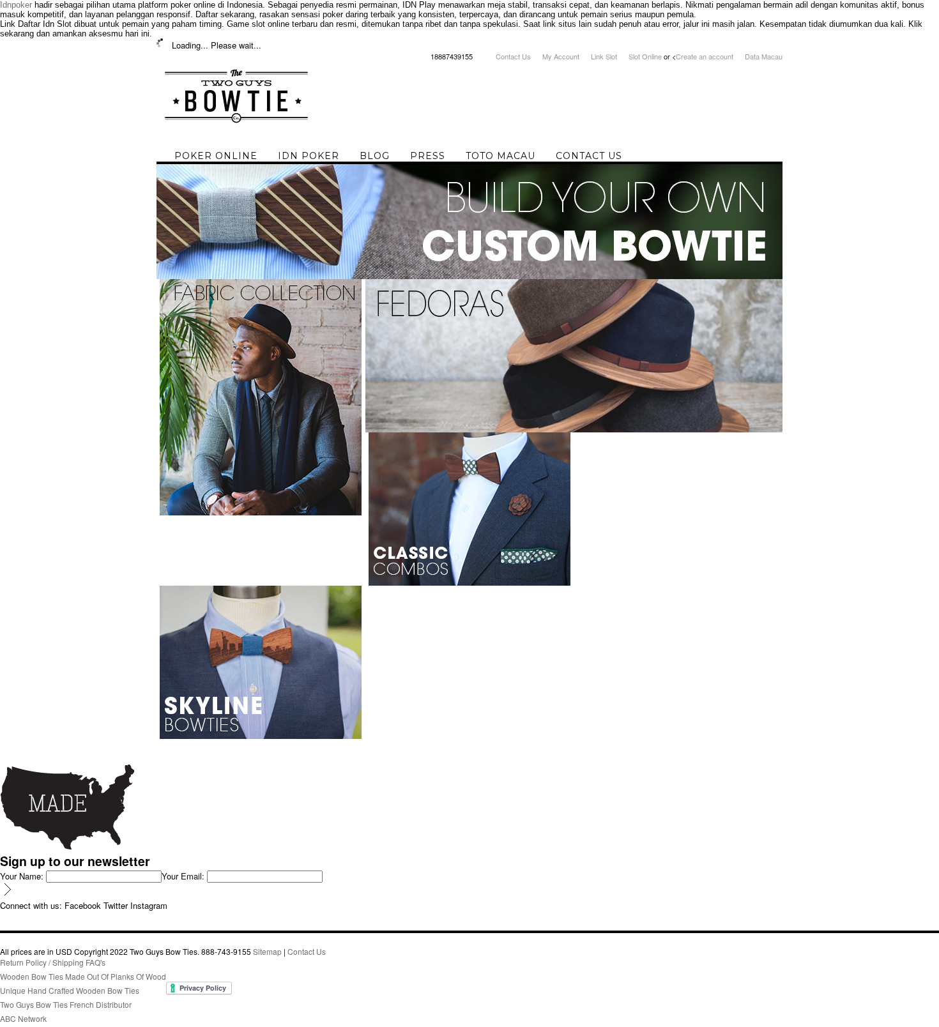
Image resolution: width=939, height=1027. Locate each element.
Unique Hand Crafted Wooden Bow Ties (69, 990)
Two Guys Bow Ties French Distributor (66, 1004)
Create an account (704, 56)
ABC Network (23, 1018)
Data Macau (763, 56)
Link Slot (604, 56)
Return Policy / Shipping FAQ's (52, 962)
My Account (560, 56)
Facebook (83, 905)
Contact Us (513, 56)
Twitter (115, 905)
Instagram (148, 905)
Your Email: (183, 876)
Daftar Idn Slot (45, 24)
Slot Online (645, 56)
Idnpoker (16, 5)
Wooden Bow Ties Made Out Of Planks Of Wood (83, 976)
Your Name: (21, 876)
